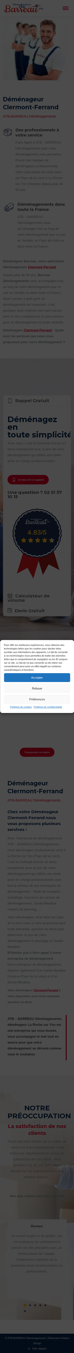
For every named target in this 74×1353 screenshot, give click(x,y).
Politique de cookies (21, 707)
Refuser (37, 688)
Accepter (37, 677)
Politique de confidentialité (48, 707)
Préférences (37, 699)
